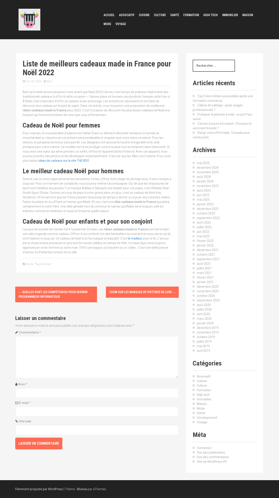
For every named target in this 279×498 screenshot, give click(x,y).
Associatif (126, 15)
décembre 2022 (208, 209)
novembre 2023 (208, 186)
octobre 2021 (206, 254)
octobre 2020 (206, 295)
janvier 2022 (205, 245)
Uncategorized (207, 417)
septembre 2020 (208, 300)
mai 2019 (203, 346)
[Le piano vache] (29, 19)
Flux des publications (211, 452)
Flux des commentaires (213, 457)
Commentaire (30, 332)
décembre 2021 (208, 250)
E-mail (25, 403)
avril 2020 (203, 314)
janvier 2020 (205, 323)
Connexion (204, 448)
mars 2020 (204, 318)
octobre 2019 (206, 337)
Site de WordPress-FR (212, 461)
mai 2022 (203, 236)
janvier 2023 (205, 204)
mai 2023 (203, 199)
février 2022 (205, 241)
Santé (174, 15)
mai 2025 (203, 163)
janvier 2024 (205, 181)
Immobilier (230, 15)
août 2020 (204, 305)
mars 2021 (204, 273)
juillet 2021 (204, 268)
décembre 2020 (208, 286)
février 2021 (205, 277)
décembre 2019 (208, 328)
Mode (107, 24)
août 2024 (204, 176)
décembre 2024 (208, 167)
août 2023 (204, 190)
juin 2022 (203, 231)
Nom (22, 384)
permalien (44, 264)
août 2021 (204, 263)
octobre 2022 (206, 213)
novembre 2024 (208, 172)
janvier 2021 (205, 282)
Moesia (82, 489)
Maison (247, 15)
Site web (25, 421)
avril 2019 (203, 350)
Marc (49, 81)
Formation (191, 15)
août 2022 (204, 222)
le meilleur (135, 238)
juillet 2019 (204, 341)
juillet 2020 (204, 309)
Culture (160, 15)
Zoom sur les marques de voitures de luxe (142, 292)
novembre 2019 (208, 332)
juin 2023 (203, 195)
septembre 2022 (208, 218)
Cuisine (144, 15)
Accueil (109, 15)
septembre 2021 (208, 259)
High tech (210, 15)
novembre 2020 (208, 291)
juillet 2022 (204, 227)
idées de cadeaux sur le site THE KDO (64, 160)
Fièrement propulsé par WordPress (39, 489)
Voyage (121, 24)
